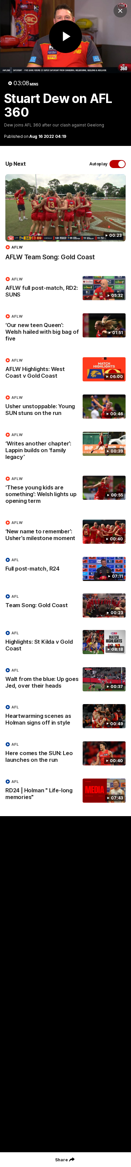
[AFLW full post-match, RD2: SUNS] (65, 288)
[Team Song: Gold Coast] (65, 605)
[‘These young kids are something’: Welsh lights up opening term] (65, 491)
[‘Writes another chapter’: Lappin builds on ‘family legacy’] (65, 447)
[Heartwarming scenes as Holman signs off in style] (65, 716)
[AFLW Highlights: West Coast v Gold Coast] (65, 369)
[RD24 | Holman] (65, 791)
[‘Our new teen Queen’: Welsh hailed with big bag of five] (65, 329)
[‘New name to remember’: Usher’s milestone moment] (65, 532)
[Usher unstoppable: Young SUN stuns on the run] (65, 406)
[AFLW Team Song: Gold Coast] (65, 221)
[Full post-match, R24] (65, 569)
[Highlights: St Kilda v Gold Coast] (65, 642)
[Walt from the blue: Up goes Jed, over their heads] (65, 679)
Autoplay (98, 163)
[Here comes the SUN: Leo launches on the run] (65, 753)
